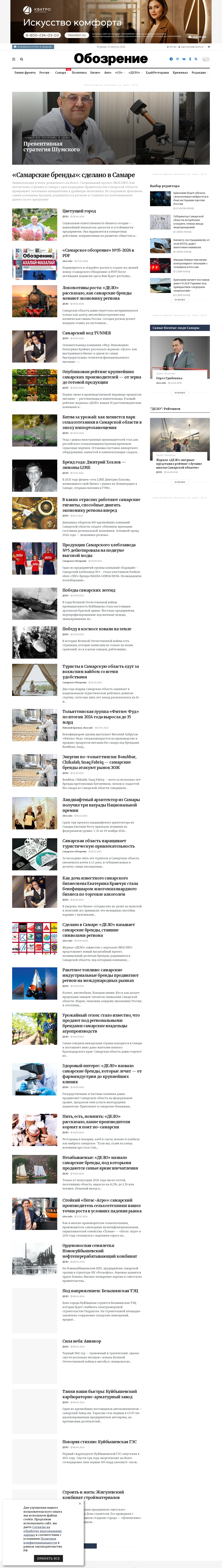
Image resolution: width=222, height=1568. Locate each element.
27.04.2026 (82, 261)
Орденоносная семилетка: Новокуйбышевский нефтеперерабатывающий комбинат (99, 1251)
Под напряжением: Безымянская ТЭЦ (100, 1290)
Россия (44, 72)
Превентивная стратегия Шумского (51, 146)
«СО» (119, 72)
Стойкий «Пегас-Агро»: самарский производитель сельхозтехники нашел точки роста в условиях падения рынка (102, 1205)
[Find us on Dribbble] (177, 59)
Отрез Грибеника (169, 378)
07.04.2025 (103, 727)
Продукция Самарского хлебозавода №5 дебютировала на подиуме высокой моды (99, 550)
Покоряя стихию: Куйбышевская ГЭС (99, 1407)
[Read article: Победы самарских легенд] (34, 604)
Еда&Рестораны (157, 72)
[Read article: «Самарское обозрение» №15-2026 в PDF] (34, 264)
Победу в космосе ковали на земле (96, 629)
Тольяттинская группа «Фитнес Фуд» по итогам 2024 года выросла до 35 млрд (100, 717)
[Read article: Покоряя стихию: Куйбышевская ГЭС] (34, 1420)
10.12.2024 (81, 815)
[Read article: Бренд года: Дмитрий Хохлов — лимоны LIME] (34, 476)
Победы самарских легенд (88, 590)
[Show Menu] (13, 59)
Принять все (48, 1558)
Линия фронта (25, 72)
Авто (107, 72)
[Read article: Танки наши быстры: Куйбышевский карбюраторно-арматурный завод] (34, 1380)
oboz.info (67, 261)
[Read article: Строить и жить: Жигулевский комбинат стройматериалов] (34, 1458)
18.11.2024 (96, 851)
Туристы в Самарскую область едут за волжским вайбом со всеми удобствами (100, 672)
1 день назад (183, 231)
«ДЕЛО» (134, 72)
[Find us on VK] (184, 59)
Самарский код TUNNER (86, 333)
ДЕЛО (26, 156)
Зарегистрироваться (191, 46)
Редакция (199, 72)
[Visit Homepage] (111, 59)
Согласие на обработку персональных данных (42, 1531)
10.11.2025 (77, 515)
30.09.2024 (82, 940)
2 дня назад (182, 271)
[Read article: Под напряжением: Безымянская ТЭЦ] (34, 1304)
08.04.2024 (78, 1261)
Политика (79, 72)
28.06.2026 (39, 156)
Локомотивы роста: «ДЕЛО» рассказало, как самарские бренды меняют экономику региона (97, 293)
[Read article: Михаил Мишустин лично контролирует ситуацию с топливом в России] (160, 265)
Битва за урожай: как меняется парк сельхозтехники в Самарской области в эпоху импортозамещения (102, 422)
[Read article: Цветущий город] (34, 224)
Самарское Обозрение (74, 561)
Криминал (180, 72)
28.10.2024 (78, 899)
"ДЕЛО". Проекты (166, 455)
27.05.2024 (82, 1216)
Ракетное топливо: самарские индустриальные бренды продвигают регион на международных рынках (100, 975)
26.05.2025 (96, 682)
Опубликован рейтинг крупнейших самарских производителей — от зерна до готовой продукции (101, 377)
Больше (180, 300)
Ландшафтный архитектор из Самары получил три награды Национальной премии (101, 805)
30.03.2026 (78, 303)
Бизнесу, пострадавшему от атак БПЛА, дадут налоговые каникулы (191, 243)
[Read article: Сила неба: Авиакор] (34, 1343)
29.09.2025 (96, 561)
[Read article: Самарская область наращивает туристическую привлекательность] (34, 854)
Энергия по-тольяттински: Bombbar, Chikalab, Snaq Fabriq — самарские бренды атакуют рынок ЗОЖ (99, 762)
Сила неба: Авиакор (81, 1329)
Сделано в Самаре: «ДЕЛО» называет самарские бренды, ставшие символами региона (98, 930)
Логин (172, 46)
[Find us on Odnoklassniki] (190, 59)
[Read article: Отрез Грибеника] (180, 357)
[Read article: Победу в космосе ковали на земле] (34, 642)
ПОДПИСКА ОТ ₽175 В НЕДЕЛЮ (34, 47)
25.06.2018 (176, 383)
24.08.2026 (172, 472)
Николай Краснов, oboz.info (77, 727)
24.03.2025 (78, 773)
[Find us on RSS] (196, 59)
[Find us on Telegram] (171, 59)
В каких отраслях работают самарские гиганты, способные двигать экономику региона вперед (101, 505)
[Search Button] (21, 59)
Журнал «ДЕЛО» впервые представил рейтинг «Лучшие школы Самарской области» (179, 463)
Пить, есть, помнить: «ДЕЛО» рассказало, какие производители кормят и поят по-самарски (96, 1122)
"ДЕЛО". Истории (165, 374)
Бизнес (95, 72)
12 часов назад (184, 208)
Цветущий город (79, 211)
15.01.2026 (78, 473)
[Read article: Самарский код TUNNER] (34, 346)
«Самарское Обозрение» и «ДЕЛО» (47, 138)
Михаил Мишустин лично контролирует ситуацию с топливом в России (190, 263)
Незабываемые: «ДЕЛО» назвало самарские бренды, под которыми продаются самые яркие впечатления (100, 1163)
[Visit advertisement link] (111, 21)
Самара (61, 72)
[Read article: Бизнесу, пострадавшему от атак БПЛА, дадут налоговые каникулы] (160, 245)
